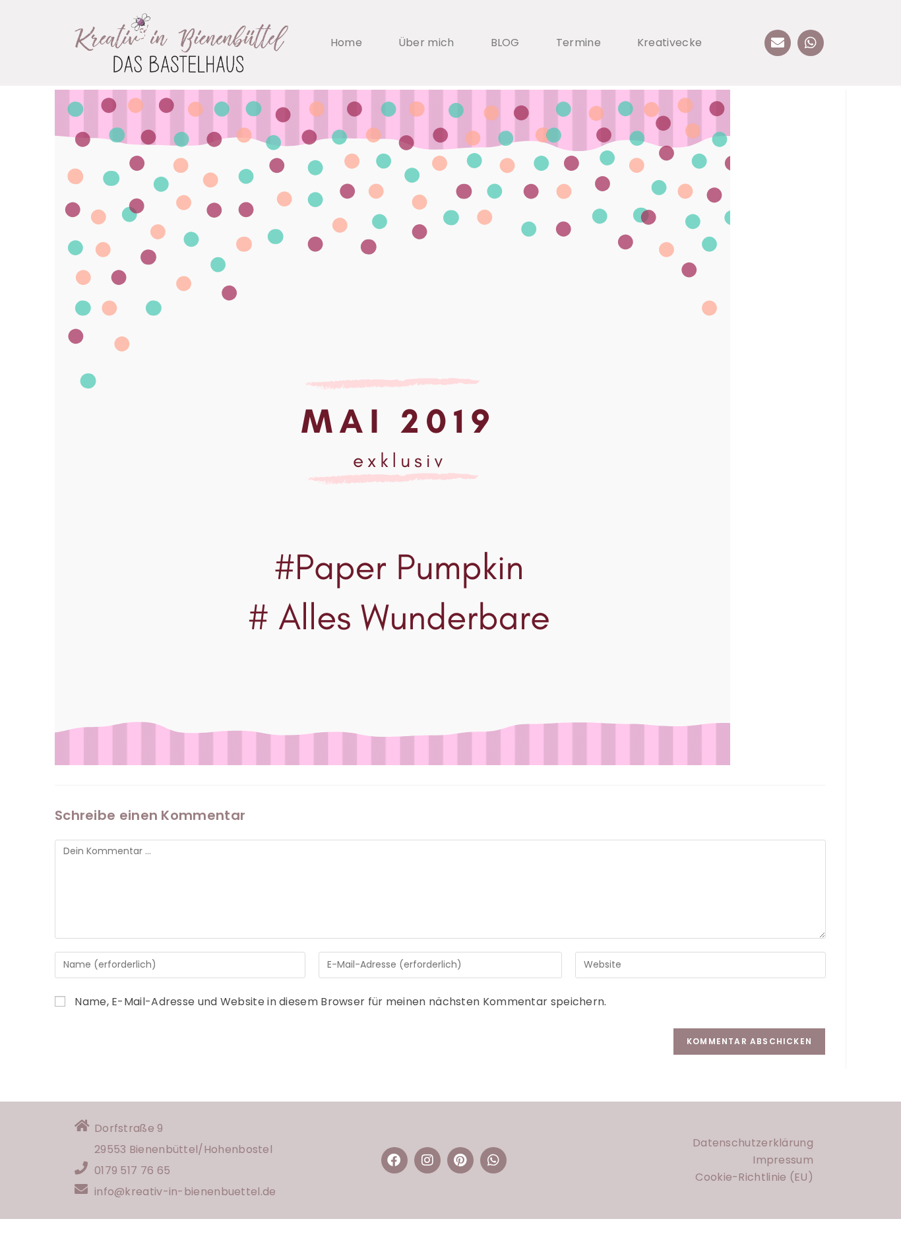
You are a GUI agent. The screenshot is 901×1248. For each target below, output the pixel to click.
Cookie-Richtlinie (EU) (754, 1177)
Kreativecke (669, 42)
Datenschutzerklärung (753, 1142)
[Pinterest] (460, 1160)
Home (346, 42)
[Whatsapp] (810, 43)
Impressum (783, 1160)
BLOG (505, 42)
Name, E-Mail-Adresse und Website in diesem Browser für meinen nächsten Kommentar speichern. (340, 1001)
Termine (578, 42)
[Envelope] (777, 43)
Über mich (426, 42)
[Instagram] (427, 1160)
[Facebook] (394, 1160)
